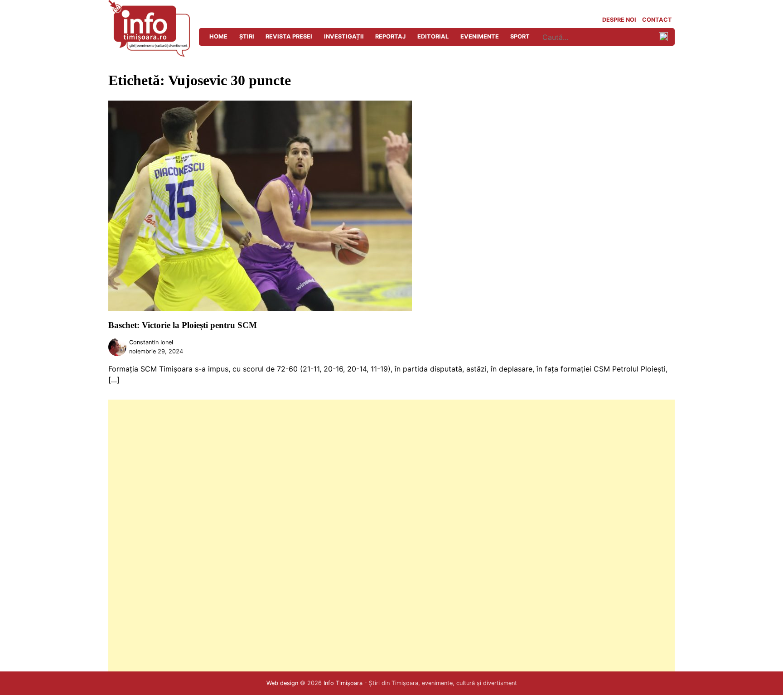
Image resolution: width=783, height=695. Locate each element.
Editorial (433, 36)
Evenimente (479, 36)
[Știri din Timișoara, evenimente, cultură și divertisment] (149, 53)
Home (218, 36)
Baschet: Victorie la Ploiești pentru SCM (182, 325)
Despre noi (619, 19)
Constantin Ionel (151, 342)
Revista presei (289, 36)
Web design (282, 683)
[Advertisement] (380, 535)
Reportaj (390, 36)
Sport (520, 36)
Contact (657, 19)
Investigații (344, 36)
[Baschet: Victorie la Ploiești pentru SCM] (260, 308)
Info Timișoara (343, 683)
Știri (246, 36)
